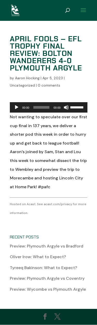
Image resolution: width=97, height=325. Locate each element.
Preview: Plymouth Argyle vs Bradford (46, 246)
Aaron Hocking (27, 78)
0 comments (49, 85)
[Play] (16, 107)
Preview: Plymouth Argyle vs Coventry (47, 278)
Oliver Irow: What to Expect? (38, 256)
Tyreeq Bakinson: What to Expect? (43, 267)
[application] (48, 107)
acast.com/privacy (58, 204)
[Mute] (66, 107)
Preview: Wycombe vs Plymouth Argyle (48, 289)
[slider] (77, 107)
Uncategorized (22, 85)
